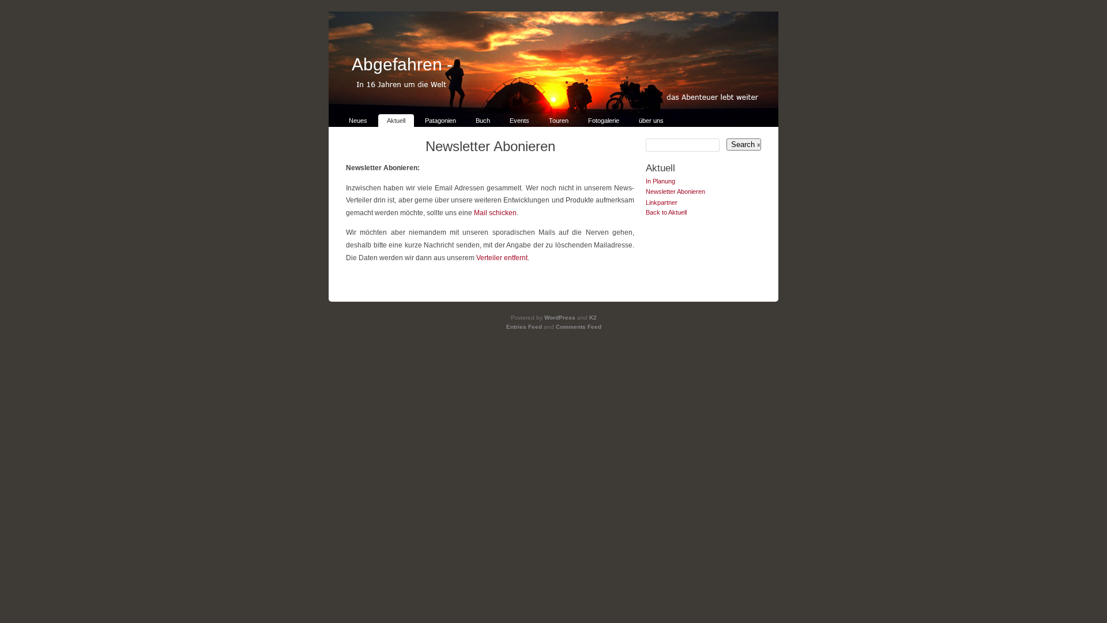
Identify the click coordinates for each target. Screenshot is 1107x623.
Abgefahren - (402, 64)
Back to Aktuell (666, 212)
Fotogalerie (603, 120)
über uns (651, 120)
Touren (558, 120)
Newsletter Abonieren (490, 146)
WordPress (559, 317)
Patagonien (440, 120)
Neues (358, 120)
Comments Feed (578, 327)
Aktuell (396, 120)
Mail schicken (495, 213)
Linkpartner (661, 202)
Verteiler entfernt (502, 258)
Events (519, 120)
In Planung (660, 181)
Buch (483, 120)
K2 (593, 317)
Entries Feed (524, 327)
